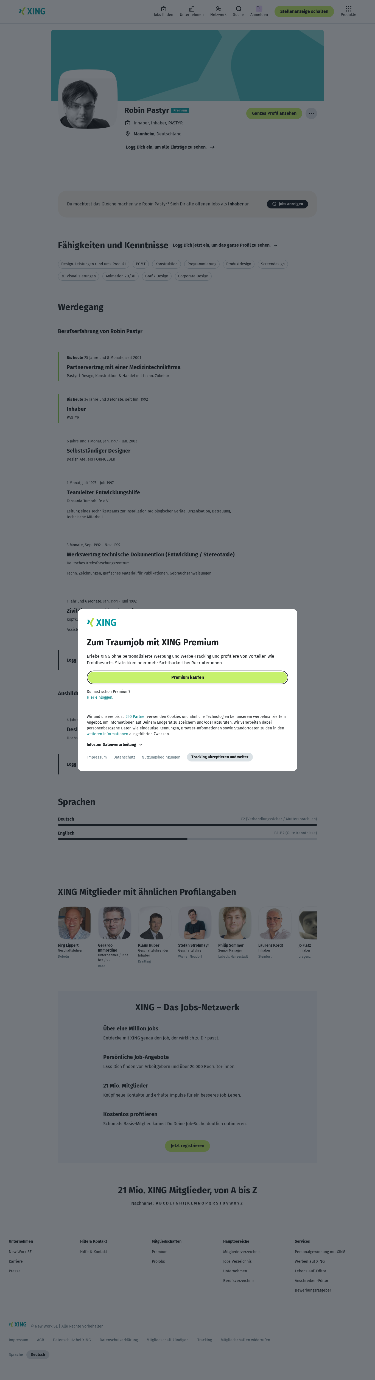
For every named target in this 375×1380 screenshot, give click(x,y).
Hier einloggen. (100, 697)
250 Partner (136, 716)
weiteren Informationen (107, 734)
